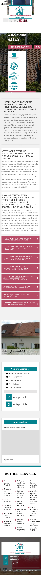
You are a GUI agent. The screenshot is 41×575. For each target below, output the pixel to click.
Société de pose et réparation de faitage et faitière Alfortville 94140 (34, 497)
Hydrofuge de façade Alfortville (7, 507)
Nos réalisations (20, 47)
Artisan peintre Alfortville (7, 483)
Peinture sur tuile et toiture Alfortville (21, 512)
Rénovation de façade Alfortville (8, 515)
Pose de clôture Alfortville (20, 522)
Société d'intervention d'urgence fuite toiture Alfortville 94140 (35, 525)
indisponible (20, 397)
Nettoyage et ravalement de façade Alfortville (21, 484)
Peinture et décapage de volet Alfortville (21, 494)
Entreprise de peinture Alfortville (8, 524)
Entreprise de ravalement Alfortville (8, 492)
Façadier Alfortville (7, 500)
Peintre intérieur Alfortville (20, 503)
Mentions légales (32, 571)
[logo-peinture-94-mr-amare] (20, 12)
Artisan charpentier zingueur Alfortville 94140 (34, 512)
